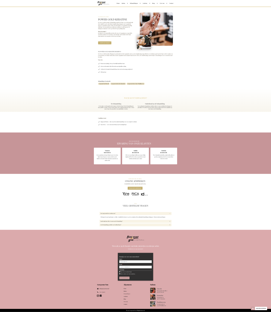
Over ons (162, 3)
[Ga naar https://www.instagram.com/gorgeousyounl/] (98, 296)
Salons (123, 3)
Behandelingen (134, 3)
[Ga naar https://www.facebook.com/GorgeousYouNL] (101, 296)
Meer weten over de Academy (127, 274)
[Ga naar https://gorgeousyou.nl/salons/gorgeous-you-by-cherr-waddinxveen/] (162, 304)
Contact (171, 3)
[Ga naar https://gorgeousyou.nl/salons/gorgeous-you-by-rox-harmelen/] (162, 297)
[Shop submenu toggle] (157, 3)
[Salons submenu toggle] (127, 3)
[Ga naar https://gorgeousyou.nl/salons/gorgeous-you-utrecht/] (162, 290)
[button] (135, 213)
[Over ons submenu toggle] (166, 3)
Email (121, 264)
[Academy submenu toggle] (149, 3)
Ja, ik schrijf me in (124, 278)
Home (118, 3)
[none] (170, 213)
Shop (153, 3)
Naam (120, 259)
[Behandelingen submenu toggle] (140, 3)
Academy (145, 3)
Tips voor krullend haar (126, 272)
